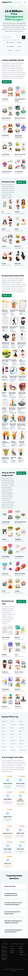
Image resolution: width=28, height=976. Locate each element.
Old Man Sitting (13, 461)
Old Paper (4, 747)
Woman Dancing (14, 365)
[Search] (20, 2)
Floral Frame (13, 724)
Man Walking (13, 331)
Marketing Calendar (4, 958)
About (21, 946)
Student (10, 50)
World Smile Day (6, 118)
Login (12, 946)
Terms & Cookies (21, 951)
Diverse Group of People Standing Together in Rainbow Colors (21, 425)
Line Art (4, 246)
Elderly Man (5, 462)
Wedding (4, 654)
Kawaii (16, 229)
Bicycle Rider (5, 364)
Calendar (4, 314)
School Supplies (10, 46)
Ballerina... (12, 380)
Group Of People (21, 428)
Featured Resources (4, 954)
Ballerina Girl (22, 364)
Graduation (5, 672)
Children (21, 721)
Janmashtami (5, 154)
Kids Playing (22, 727)
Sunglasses (13, 750)
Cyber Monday (6, 522)
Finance (3, 724)
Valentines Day (22, 750)
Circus (3, 591)
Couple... (12, 314)
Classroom (18, 706)
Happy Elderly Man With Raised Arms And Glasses (6, 459)
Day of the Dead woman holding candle (23, 328)
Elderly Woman (12, 397)
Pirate (11, 747)
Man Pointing (5, 428)
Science (19, 46)
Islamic (3, 727)
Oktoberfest (5, 135)
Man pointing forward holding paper (5, 425)
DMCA (20, 948)
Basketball (4, 721)
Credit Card (5, 573)
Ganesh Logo (5, 345)
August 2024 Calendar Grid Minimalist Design (5, 328)
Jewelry (12, 727)
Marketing (17, 689)
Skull (20, 734)
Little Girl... (22, 362)
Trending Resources (4, 947)
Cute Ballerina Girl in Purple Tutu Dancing (22, 361)
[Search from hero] (23, 37)
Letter (3, 731)
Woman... (13, 347)
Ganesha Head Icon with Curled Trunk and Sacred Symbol (6, 344)
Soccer (3, 750)
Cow (11, 737)
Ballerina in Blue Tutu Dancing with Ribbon (13, 377)
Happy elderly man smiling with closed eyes (21, 459)
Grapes (3, 740)
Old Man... (4, 460)
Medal (11, 731)
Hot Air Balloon (6, 556)
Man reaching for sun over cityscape (21, 409)
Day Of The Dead (22, 332)
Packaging (18, 539)
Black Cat (19, 42)
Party (16, 654)
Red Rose (20, 347)
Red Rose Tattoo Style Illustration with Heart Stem (22, 344)
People (19, 426)
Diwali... (12, 313)
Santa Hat (12, 734)
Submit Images (12, 951)
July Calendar (4, 413)
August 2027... (5, 313)
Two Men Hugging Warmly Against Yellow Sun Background (6, 443)
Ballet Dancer (13, 379)
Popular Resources (4, 951)
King (3, 743)
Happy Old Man (21, 461)
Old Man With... (21, 445)
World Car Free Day (20, 118)
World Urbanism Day (20, 522)
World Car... (4, 362)
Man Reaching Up (21, 413)
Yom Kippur (5, 99)
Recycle (4, 734)
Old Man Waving (13, 445)
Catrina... (22, 329)
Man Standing (13, 412)
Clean (7, 2)
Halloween (12, 740)
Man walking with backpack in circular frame (14, 328)
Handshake (21, 740)
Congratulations (19, 556)
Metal (20, 731)
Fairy (20, 737)
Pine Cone (17, 50)
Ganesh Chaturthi (6, 171)
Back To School (10, 42)
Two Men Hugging (4, 447)
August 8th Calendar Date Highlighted (5, 311)
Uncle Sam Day (19, 171)
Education (4, 706)
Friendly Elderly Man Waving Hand (14, 442)
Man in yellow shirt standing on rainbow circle (12, 409)
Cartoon (17, 211)
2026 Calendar (6, 637)
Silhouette (18, 263)
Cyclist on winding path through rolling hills (6, 361)
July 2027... (4, 411)
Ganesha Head (5, 347)
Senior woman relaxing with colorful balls (12, 393)
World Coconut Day (20, 154)
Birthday (17, 637)
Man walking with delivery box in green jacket (13, 425)
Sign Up (13, 948)
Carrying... (12, 426)
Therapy (17, 591)
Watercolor (18, 246)
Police (20, 747)
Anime (3, 229)
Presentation (5, 689)
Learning (21, 743)
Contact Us (22, 954)
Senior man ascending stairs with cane (21, 443)
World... (12, 329)
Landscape (13, 743)
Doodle (4, 263)
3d (2, 211)
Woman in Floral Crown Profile (22, 377)
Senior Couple (22, 397)
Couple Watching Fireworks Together (14, 311)
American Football (20, 573)
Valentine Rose (21, 345)
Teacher (4, 539)
